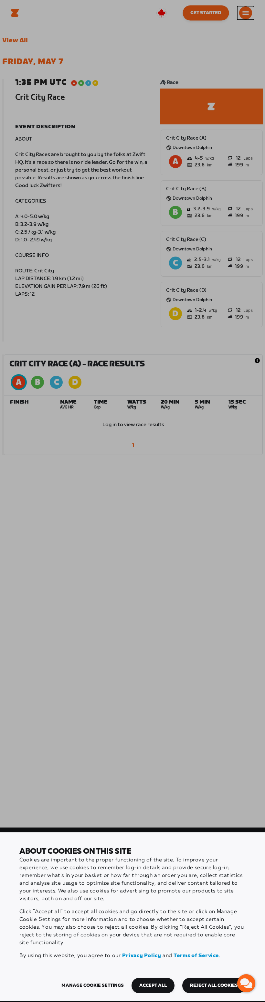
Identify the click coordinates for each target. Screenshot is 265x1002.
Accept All (153, 985)
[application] (246, 983)
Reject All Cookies (214, 985)
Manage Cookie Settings (92, 985)
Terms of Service (196, 956)
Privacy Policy (141, 956)
